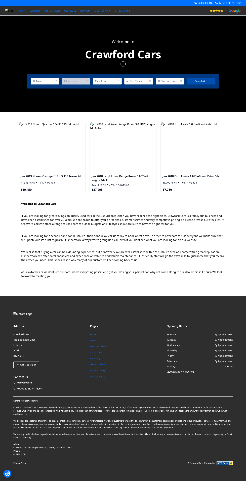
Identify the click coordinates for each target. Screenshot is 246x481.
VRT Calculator (52, 10)
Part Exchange (122, 10)
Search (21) (201, 81)
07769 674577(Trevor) (30, 388)
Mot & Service (102, 10)
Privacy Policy (97, 376)
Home (22, 10)
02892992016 (205, 3)
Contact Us (70, 10)
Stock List (35, 10)
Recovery (85, 10)
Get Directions (28, 364)
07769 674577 (226, 3)
